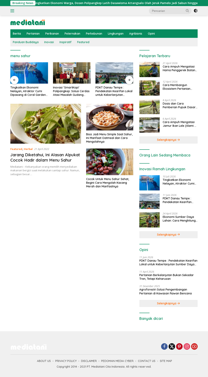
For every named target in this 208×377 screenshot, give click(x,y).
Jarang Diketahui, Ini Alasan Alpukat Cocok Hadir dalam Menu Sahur (45, 157)
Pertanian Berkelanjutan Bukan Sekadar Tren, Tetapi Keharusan (166, 277)
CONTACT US (146, 361)
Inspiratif (66, 42)
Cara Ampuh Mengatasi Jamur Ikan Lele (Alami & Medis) (179, 124)
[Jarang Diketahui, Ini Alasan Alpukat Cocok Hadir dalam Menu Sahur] (45, 124)
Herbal (28, 149)
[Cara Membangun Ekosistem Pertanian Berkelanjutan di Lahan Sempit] (149, 88)
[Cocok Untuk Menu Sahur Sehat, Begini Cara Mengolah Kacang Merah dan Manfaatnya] (109, 162)
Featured (83, 42)
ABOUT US (44, 361)
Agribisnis (135, 33)
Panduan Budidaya (26, 42)
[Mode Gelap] (196, 10)
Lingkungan (116, 33)
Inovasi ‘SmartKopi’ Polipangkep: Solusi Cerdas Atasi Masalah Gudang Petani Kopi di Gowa (71, 91)
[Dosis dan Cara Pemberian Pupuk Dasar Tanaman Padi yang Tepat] (149, 106)
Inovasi (49, 42)
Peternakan (72, 33)
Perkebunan (94, 33)
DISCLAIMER (89, 361)
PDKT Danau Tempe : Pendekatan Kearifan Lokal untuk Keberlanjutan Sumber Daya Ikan (113, 91)
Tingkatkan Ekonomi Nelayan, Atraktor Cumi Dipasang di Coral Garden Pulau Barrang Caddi (28, 91)
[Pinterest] (179, 346)
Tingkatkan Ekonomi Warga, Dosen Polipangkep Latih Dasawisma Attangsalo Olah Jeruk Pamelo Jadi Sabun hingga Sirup (108, 3)
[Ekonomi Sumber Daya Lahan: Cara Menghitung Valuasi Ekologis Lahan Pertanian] (149, 219)
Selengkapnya (167, 140)
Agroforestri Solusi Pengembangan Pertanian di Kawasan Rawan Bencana (165, 291)
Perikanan (52, 33)
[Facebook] (164, 346)
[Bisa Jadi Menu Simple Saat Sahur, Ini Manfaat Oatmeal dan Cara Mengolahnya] (109, 117)
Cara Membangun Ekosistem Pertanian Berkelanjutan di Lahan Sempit (178, 87)
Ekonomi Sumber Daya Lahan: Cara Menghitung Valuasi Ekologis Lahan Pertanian (179, 218)
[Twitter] (172, 346)
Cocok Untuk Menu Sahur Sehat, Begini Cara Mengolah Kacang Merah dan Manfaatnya (107, 182)
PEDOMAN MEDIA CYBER (117, 361)
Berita (17, 33)
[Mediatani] (27, 22)
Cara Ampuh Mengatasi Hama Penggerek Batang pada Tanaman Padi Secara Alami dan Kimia (180, 68)
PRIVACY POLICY (66, 361)
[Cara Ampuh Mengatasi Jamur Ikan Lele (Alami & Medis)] (149, 125)
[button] (187, 10)
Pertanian (33, 33)
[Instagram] (187, 346)
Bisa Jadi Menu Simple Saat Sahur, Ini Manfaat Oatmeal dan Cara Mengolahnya (109, 137)
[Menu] (13, 10)
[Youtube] (194, 346)
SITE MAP (166, 361)
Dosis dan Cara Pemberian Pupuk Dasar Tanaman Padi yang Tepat (179, 105)
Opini (151, 33)
